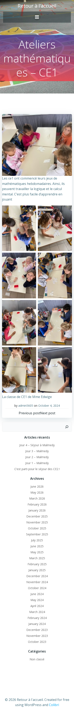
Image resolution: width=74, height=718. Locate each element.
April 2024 (37, 606)
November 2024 (37, 582)
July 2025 (37, 540)
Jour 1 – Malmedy (37, 463)
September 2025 (37, 534)
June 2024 (37, 594)
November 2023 (37, 636)
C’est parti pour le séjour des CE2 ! (37, 469)
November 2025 (37, 522)
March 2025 (37, 558)
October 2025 (37, 528)
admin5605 (25, 405)
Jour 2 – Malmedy (37, 457)
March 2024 (37, 612)
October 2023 (37, 642)
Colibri (54, 705)
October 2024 (37, 588)
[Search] (67, 427)
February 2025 (37, 564)
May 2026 (37, 492)
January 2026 (37, 510)
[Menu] (37, 17)
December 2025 (37, 516)
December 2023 (37, 630)
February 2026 (37, 504)
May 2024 (37, 600)
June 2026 (37, 486)
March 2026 (37, 498)
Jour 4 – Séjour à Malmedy (37, 445)
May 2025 (37, 552)
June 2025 (37, 546)
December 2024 (37, 576)
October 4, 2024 (49, 405)
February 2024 (37, 618)
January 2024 (37, 624)
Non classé (37, 659)
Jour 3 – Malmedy (37, 451)
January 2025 (37, 570)
